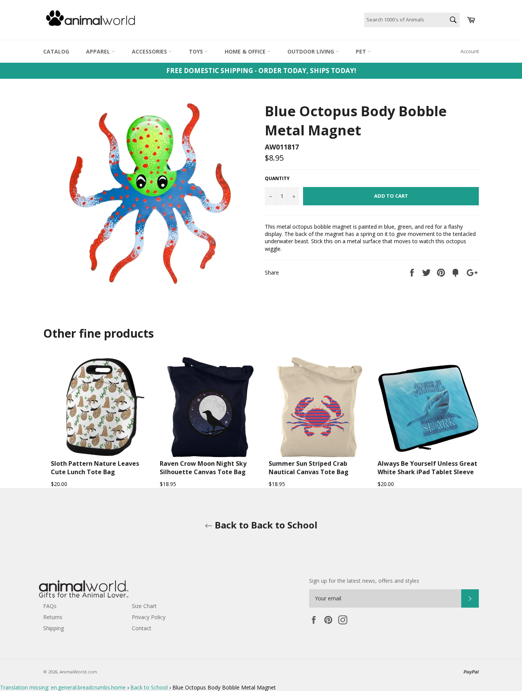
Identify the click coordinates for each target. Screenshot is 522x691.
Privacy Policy (148, 617)
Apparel (99, 51)
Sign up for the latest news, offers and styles (364, 580)
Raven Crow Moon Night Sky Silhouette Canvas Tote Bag (203, 467)
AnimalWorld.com (78, 672)
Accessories (150, 51)
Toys (196, 51)
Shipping (53, 628)
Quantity (277, 179)
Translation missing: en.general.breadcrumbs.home (63, 687)
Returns (52, 617)
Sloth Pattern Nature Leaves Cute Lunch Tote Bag (95, 467)
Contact (141, 628)
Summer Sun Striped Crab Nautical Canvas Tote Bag (309, 467)
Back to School (149, 687)
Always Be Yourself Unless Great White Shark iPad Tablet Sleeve (427, 467)
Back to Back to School (265, 525)
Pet (362, 51)
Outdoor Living (311, 51)
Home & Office (246, 51)
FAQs (50, 606)
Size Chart (144, 606)
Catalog (56, 51)
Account (469, 51)
